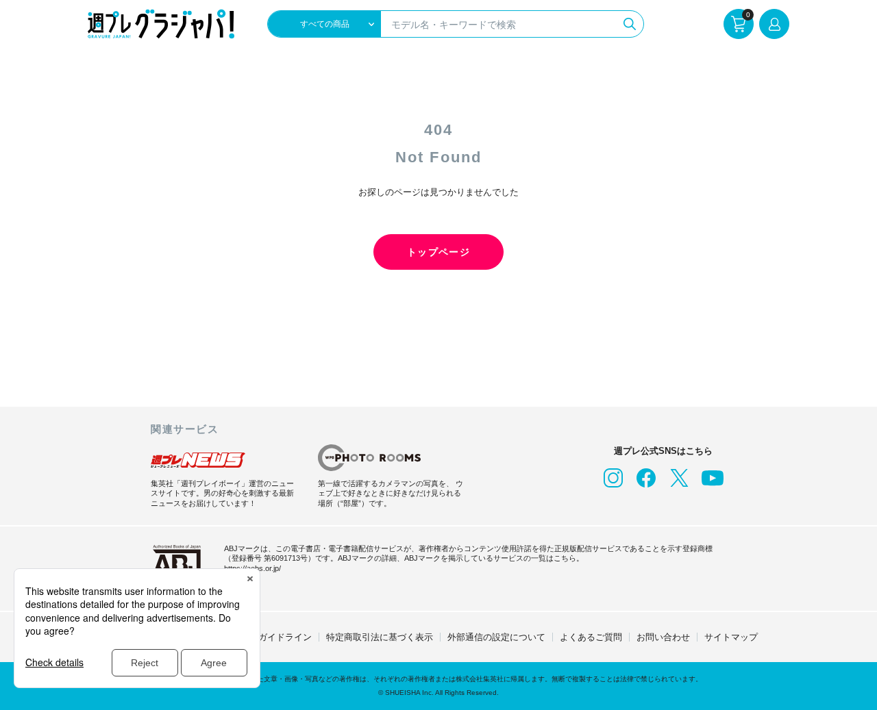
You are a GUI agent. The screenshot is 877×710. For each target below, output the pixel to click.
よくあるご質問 (591, 637)
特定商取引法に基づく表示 (379, 637)
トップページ (438, 251)
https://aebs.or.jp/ (252, 568)
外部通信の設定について (496, 637)
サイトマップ (731, 637)
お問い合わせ (663, 637)
